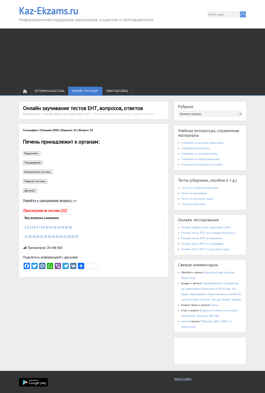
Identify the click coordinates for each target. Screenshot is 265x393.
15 (66, 227)
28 (68, 236)
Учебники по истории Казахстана (202, 142)
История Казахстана (49, 91)
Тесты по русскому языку (197, 198)
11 (50, 227)
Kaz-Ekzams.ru (48, 10)
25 (57, 236)
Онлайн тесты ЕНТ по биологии (201, 238)
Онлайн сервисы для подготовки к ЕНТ (206, 227)
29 (72, 236)
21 (41, 236)
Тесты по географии (194, 193)
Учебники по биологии (195, 148)
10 (47, 227)
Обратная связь (117, 91)
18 (30, 236)
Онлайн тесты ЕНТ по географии (202, 243)
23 (49, 236)
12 (54, 227)
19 (34, 236)
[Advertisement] (132, 57)
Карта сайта (182, 379)
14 (62, 227)
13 (58, 227)
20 (37, 236)
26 (61, 236)
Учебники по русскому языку (199, 153)
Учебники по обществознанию (200, 159)
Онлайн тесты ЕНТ (85, 91)
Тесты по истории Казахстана (200, 187)
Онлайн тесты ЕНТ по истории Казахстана (208, 232)
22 (45, 236)
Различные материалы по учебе (201, 164)
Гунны (214, 304)
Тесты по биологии (193, 204)
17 (26, 236)
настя (184, 321)
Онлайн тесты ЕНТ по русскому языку (205, 249)
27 (65, 236)
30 (76, 236)
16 (70, 227)
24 (53, 236)
